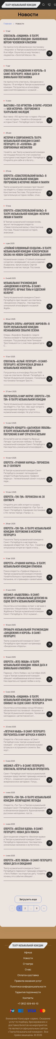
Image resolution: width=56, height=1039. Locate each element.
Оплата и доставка (28, 975)
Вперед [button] (44, 908)
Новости (28, 958)
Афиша (28, 952)
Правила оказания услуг (28, 980)
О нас (28, 969)
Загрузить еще (28, 899)
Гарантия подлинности (28, 992)
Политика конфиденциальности (28, 986)
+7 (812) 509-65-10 (28, 1003)
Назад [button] (12, 908)
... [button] (31, 908)
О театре (28, 963)
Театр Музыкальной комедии (20, 5)
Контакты (28, 998)
